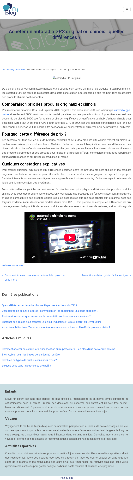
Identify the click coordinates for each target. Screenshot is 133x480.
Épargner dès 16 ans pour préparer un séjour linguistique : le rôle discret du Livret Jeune (52, 321)
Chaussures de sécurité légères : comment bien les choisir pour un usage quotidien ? (50, 310)
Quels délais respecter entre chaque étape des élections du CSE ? (39, 305)
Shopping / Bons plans (15, 70)
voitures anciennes (12, 265)
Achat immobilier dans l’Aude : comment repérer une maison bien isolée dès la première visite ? (56, 327)
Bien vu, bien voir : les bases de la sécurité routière (31, 354)
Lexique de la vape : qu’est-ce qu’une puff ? (26, 365)
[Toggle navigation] (127, 9)
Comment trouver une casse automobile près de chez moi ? (35, 277)
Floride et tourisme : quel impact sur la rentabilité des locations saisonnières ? (46, 316)
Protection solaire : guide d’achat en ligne (105, 275)
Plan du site (66, 477)
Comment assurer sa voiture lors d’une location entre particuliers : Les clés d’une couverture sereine (58, 349)
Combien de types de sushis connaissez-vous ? (29, 360)
